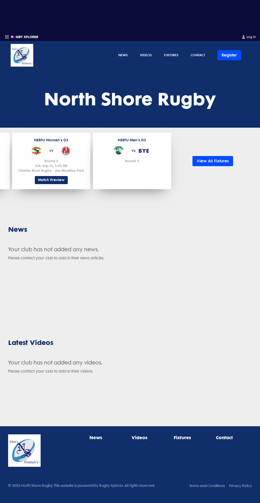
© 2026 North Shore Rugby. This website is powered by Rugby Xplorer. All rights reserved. (81, 485)
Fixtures (171, 55)
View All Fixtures (213, 161)
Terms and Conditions (207, 486)
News (123, 55)
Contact (198, 55)
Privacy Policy (240, 486)
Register (229, 55)
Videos (146, 55)
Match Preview (51, 180)
